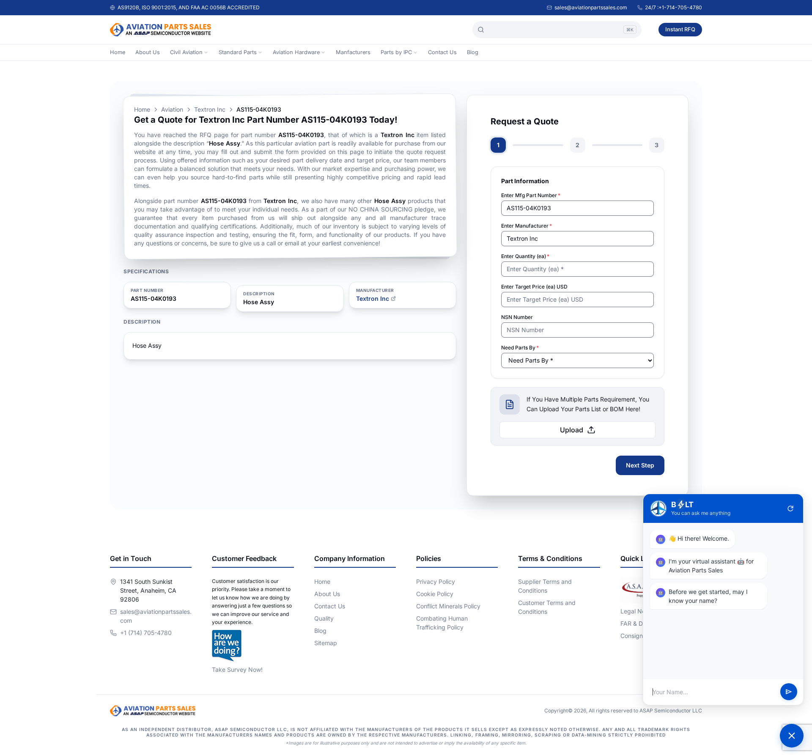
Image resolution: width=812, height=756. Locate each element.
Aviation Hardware (296, 52)
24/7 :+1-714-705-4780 (673, 7)
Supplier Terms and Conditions (545, 586)
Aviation (172, 109)
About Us (147, 52)
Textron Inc (209, 109)
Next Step (640, 465)
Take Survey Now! (237, 669)
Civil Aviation (186, 52)
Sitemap (325, 642)
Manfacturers (353, 52)
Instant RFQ (680, 29)
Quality (324, 618)
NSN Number (517, 317)
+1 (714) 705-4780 (146, 632)
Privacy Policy (435, 581)
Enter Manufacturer (526, 226)
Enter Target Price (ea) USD (534, 286)
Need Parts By (520, 347)
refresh (790, 508)
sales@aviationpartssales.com (590, 7)
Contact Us (442, 52)
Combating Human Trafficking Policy (442, 623)
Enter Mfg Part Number (530, 195)
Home (117, 52)
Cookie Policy (434, 593)
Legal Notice (638, 611)
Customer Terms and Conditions (547, 607)
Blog (472, 52)
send (789, 692)
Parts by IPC (396, 52)
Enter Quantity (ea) (525, 256)
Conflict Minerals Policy (448, 606)
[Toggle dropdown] (205, 52)
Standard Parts (238, 52)
